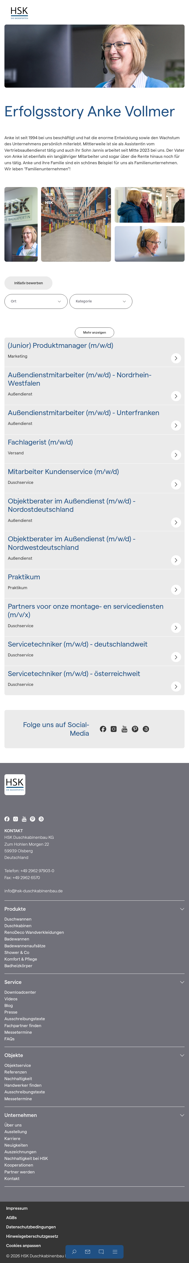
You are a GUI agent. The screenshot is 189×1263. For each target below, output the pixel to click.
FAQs (9, 1039)
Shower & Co (16, 952)
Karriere (12, 1138)
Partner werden (19, 1172)
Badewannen (16, 939)
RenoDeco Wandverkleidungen (34, 932)
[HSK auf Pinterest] (135, 728)
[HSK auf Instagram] (113, 728)
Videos (10, 999)
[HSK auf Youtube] (124, 728)
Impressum (17, 1208)
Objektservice (17, 1065)
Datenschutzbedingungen (31, 1227)
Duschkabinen (18, 925)
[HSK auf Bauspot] (146, 728)
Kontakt (11, 1178)
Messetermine (18, 1032)
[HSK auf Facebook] (103, 728)
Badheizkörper (18, 966)
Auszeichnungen (20, 1152)
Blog (8, 1005)
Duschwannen (18, 919)
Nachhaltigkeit (18, 1078)
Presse (10, 1012)
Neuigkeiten (16, 1145)
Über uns (13, 1125)
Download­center (20, 992)
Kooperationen (18, 1165)
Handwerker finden (23, 1085)
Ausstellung (15, 1131)
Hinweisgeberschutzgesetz (32, 1236)
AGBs (11, 1217)
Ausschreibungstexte (24, 1019)
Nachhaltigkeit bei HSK (26, 1158)
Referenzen (15, 1072)
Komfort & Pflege (20, 959)
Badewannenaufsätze (25, 946)
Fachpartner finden (22, 1025)
